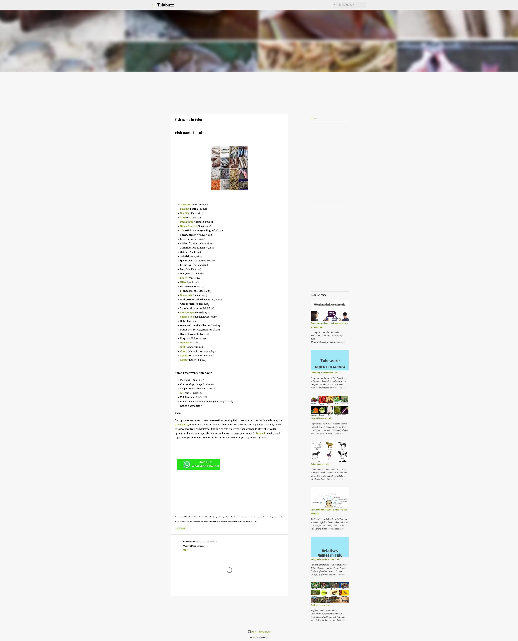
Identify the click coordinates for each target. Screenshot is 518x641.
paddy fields (181, 424)
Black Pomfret (188, 226)
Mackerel (186, 204)
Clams (184, 351)
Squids (184, 355)
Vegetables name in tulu (321, 418)
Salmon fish (187, 316)
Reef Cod (185, 213)
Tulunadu (261, 433)
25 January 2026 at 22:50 (206, 542)
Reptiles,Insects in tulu (320, 605)
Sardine (184, 209)
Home (314, 118)
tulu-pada (180, 528)
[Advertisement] (259, 92)
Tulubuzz (165, 4)
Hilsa (183, 282)
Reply (185, 550)
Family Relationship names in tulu (325, 559)
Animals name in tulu (320, 464)
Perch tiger (186, 221)
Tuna (183, 217)
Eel (181, 393)
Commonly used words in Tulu (324, 373)
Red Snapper (187, 312)
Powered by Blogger (260, 631)
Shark (183, 278)
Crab (182, 347)
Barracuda (186, 295)
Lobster (184, 360)
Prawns (184, 342)
